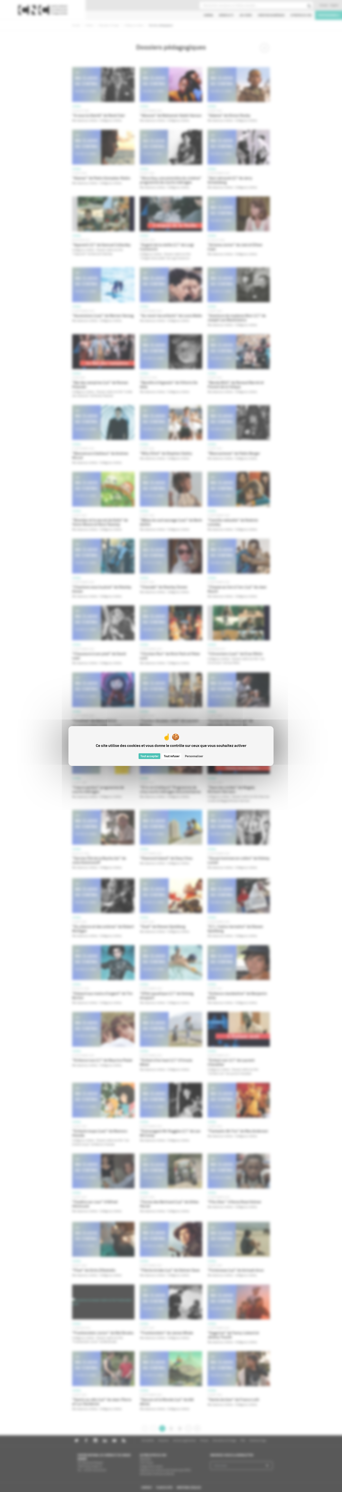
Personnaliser (194, 756)
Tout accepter (149, 756)
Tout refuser (172, 756)
